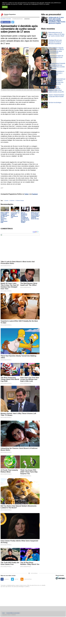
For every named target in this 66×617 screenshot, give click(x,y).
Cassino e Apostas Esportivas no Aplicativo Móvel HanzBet (56, 95)
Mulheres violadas (6, 18)
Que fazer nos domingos (54, 102)
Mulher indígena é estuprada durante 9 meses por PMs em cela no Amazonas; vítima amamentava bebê (5, 217)
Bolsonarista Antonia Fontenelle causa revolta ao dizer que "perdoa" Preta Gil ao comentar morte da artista (56, 66)
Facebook (35, 194)
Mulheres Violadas (20, 200)
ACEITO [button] (5, 7)
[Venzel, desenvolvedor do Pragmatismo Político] (60, 577)
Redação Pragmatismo (10, 14)
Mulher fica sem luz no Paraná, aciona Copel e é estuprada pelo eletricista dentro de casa (35, 215)
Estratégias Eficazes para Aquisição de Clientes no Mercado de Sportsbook (55, 41)
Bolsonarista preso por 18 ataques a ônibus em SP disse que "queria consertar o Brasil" (56, 34)
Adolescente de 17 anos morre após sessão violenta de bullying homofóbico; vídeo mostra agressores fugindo (56, 20)
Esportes (6, 200)
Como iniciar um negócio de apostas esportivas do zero (15, 215)
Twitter (26, 194)
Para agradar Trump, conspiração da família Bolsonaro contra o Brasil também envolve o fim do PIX (56, 89)
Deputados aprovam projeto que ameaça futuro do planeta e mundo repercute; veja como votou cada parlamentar (56, 81)
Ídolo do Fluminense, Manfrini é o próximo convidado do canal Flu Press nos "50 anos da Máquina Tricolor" (25, 217)
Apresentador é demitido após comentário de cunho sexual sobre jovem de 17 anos (19, 29)
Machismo (12, 200)
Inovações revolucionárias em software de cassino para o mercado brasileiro (56, 73)
